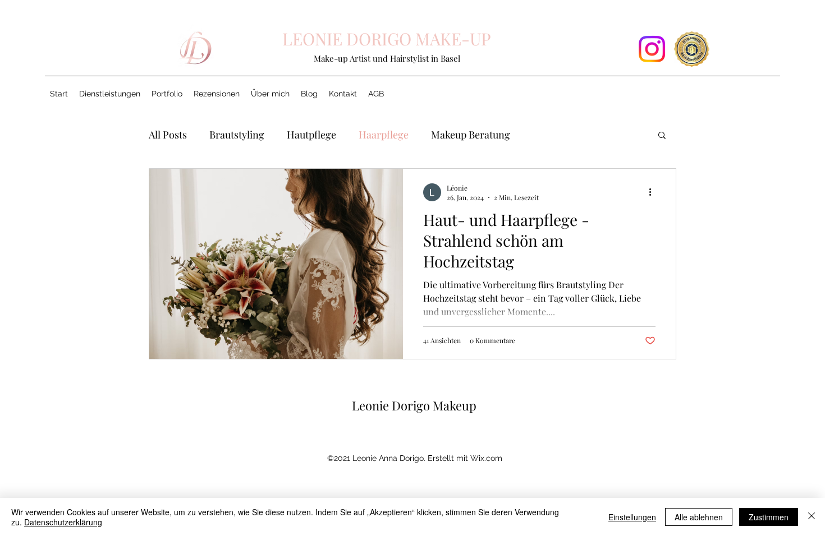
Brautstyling (236, 134)
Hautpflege (311, 134)
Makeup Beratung (470, 134)
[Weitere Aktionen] (654, 192)
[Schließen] (811, 517)
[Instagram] (652, 49)
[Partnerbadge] (691, 49)
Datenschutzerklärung (63, 522)
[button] (167, 93)
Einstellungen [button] (632, 517)
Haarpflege (384, 134)
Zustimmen (769, 517)
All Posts (168, 134)
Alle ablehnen (699, 517)
